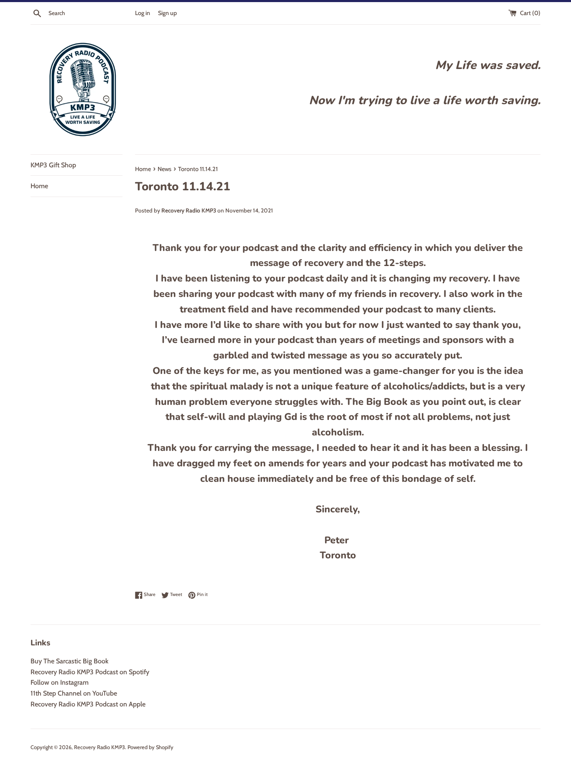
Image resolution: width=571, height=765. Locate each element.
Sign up (167, 13)
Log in (142, 13)
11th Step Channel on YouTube (74, 693)
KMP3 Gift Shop (53, 165)
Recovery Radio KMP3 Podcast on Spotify (90, 672)
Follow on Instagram (60, 682)
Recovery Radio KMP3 (99, 747)
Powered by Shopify (150, 747)
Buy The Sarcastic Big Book (69, 661)
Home (39, 186)
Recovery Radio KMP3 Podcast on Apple (88, 704)
